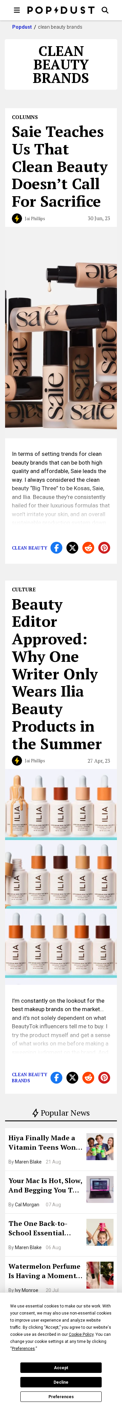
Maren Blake (28, 1162)
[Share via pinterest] (104, 548)
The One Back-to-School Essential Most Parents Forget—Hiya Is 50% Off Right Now (43, 1229)
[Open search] (105, 10)
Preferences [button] (23, 1348)
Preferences (61, 1396)
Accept (61, 1367)
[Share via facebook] (56, 548)
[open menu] (17, 10)
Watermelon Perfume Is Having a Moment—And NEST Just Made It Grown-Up (45, 1272)
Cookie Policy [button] (81, 1334)
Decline (61, 1382)
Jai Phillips (35, 218)
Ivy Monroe (26, 1290)
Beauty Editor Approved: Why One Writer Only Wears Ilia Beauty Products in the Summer (57, 674)
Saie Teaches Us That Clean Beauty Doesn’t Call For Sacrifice (59, 166)
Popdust (22, 27)
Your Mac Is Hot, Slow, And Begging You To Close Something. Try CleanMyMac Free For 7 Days (45, 1186)
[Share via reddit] (88, 548)
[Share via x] (72, 548)
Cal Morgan (27, 1204)
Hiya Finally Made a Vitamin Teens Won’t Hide (44, 1143)
